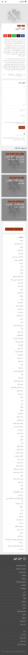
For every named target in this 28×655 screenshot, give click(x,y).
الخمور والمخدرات (20, 358)
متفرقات (23, 25)
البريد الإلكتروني (22, 110)
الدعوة (22, 365)
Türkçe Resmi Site (21, 566)
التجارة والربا (20, 312)
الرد (24, 142)
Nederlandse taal (21, 611)
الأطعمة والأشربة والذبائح (18, 276)
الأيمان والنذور (20, 286)
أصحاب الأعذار (20, 250)
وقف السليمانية (23, 641)
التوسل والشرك (20, 332)
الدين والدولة (20, 368)
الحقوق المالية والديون (19, 352)
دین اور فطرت (23, 624)
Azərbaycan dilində (21, 582)
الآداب (22, 177)
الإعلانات (21, 296)
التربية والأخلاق (20, 316)
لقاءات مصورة (20, 530)
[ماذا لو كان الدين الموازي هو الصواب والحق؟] (14, 210)
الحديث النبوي (20, 348)
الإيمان (21, 299)
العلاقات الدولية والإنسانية (18, 423)
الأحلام (21, 270)
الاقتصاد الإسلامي (19, 306)
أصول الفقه (21, 254)
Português (23, 588)
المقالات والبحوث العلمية (18, 472)
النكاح (22, 489)
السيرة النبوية (20, 394)
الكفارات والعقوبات (19, 456)
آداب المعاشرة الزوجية (18, 244)
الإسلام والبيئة (20, 293)
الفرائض (21, 440)
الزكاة (22, 374)
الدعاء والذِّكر (20, 361)
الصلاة (21, 397)
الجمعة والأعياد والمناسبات (18, 338)
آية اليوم (21, 247)
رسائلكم (21, 507)
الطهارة (21, 410)
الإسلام (21, 289)
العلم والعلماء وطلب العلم (18, 427)
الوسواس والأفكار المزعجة (18, 492)
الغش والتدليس (20, 433)
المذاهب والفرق (20, 463)
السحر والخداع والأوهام (18, 381)
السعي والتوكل (20, 384)
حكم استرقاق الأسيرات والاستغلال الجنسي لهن (14, 499)
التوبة (22, 329)
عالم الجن (21, 513)
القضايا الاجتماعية (19, 453)
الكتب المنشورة (23, 638)
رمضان (21, 510)
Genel (21, 241)
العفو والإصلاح (20, 420)
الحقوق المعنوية (20, 355)
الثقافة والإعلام (20, 335)
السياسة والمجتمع (20, 391)
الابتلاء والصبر (20, 303)
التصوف (21, 319)
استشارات (21, 263)
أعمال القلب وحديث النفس (20, 201)
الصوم (22, 404)
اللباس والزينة (20, 459)
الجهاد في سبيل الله (19, 342)
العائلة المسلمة (20, 414)
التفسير (19, 177)
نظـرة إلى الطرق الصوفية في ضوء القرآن (15, 546)
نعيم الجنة (21, 549)
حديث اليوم (20, 495)
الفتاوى (17, 154)
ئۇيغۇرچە (24, 605)
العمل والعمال (20, 430)
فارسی (24, 592)
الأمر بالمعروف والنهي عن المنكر (17, 280)
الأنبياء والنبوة (21, 154)
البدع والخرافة (20, 309)
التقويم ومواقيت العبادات (18, 325)
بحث (14, 229)
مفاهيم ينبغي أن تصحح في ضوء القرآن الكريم (14, 539)
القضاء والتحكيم (20, 449)
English (24, 575)
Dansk (24, 615)
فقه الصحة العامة (19, 520)
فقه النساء (21, 523)
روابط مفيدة (23, 635)
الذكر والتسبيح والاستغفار (18, 371)
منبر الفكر (19, 25)
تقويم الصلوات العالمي (22, 644)
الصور (22, 401)
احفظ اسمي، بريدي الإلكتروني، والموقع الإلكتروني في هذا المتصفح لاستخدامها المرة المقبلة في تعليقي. (15, 123)
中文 (24, 598)
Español (24, 602)
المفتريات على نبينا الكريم (18, 469)
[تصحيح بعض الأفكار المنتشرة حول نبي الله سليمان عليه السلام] (14, 162)
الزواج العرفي (20, 378)
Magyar (24, 618)
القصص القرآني (12, 154)
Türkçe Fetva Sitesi (21, 569)
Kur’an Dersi (22, 572)
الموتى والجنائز (20, 482)
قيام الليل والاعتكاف (19, 526)
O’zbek (24, 595)
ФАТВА (24, 585)
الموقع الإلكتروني (22, 115)
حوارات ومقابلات (19, 503)
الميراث (21, 485)
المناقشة (21, 476)
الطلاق (21, 407)
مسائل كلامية (20, 536)
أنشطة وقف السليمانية (18, 260)
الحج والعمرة (20, 345)
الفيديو (22, 443)
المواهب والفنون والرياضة (18, 479)
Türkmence (23, 621)
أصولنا (24, 631)
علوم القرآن (21, 516)
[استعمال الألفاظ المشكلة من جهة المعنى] (14, 186)
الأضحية (21, 273)
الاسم (24, 104)
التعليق (24, 86)
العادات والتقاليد (20, 417)
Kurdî (24, 608)
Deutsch (24, 579)
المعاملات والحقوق (19, 466)
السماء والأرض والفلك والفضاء (17, 387)
